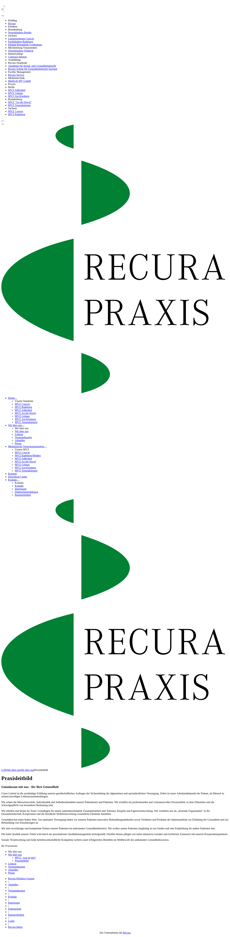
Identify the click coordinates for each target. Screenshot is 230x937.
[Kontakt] (18, 480)
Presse (18, 443)
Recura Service (16, 75)
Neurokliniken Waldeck (20, 50)
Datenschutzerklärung (26, 491)
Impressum (20, 488)
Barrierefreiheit (23, 494)
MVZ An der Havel (25, 413)
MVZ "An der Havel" (20, 102)
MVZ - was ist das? (25, 857)
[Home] (16, 398)
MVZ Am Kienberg (18, 96)
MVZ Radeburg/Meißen (28, 455)
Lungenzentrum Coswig (21, 38)
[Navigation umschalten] (2, 120)
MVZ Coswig (15, 111)
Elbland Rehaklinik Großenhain (25, 44)
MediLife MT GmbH (19, 81)
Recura (12, 23)
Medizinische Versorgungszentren (26, 446)
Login (11, 921)
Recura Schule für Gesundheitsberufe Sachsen (32, 68)
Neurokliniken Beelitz (19, 32)
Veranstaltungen (23, 437)
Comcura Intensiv (17, 56)
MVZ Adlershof (16, 90)
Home (11, 398)
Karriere (12, 473)
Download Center (17, 476)
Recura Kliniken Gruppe (21, 878)
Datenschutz (14, 908)
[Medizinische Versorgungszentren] (45, 447)
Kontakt (12, 479)
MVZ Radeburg (16, 114)
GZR (4, 770)
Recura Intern (15, 927)
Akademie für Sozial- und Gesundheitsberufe (32, 65)
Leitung (19, 434)
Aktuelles (20, 440)
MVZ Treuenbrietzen (19, 105)
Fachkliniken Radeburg (20, 41)
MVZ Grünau (15, 93)
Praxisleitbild (22, 860)
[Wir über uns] (23, 426)
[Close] (2, 15)
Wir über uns (15, 425)
